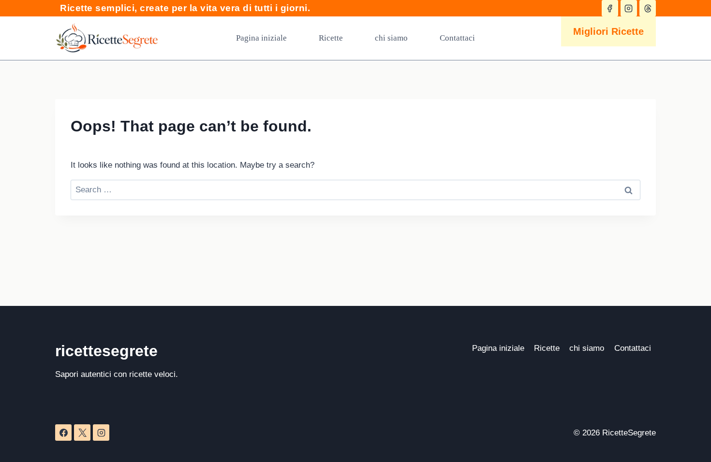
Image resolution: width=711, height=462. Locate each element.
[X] (82, 432)
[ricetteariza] (610, 8)
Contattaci (457, 38)
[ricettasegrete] (629, 8)
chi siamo (391, 38)
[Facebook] (63, 432)
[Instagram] (101, 432)
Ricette (331, 38)
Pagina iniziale (261, 38)
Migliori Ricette (608, 31)
